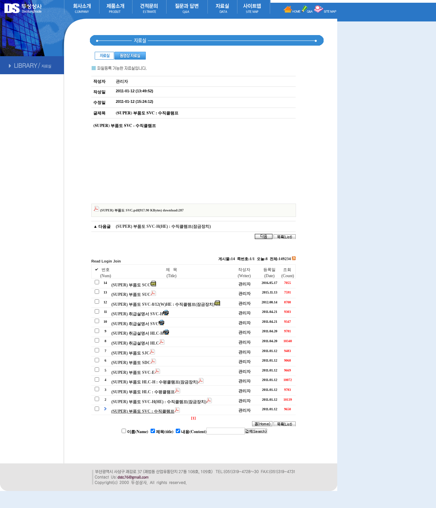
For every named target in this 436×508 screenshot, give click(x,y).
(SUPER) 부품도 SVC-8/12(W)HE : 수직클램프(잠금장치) (163, 304)
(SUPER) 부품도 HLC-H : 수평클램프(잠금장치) (154, 382)
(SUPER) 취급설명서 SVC (135, 323)
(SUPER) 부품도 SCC (131, 285)
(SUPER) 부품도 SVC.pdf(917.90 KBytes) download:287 (141, 210)
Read (95, 261)
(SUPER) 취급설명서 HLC (135, 343)
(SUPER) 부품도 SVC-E (133, 372)
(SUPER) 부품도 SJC (130, 353)
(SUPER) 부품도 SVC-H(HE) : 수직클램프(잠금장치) (163, 226)
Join (117, 261)
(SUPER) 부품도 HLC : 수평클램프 (143, 392)
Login (107, 261)
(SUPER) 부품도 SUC (131, 294)
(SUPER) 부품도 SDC (131, 362)
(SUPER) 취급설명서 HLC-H (137, 333)
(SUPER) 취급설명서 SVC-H (137, 314)
